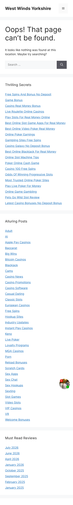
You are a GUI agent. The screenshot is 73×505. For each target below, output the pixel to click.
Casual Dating (14, 293)
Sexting (10, 391)
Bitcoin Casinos (15, 259)
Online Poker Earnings (20, 134)
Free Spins (12, 311)
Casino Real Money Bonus (23, 106)
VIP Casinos (13, 408)
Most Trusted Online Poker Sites (27, 180)
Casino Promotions (18, 282)
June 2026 (12, 453)
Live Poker (12, 339)
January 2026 (14, 464)
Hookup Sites (14, 316)
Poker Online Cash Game (22, 163)
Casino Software (16, 288)
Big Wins (11, 253)
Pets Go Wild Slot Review (22, 197)
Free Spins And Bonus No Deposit (28, 94)
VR (7, 414)
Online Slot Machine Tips (22, 157)
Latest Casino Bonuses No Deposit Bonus (33, 203)
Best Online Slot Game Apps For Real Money (35, 123)
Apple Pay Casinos (18, 242)
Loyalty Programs (17, 345)
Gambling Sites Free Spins (23, 140)
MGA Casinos (14, 351)
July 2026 (12, 447)
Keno (8, 334)
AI (6, 236)
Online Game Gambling (21, 191)
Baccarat (11, 248)
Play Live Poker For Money (23, 186)
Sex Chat (11, 379)
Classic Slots (13, 299)
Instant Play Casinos (19, 328)
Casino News (14, 276)
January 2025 (14, 487)
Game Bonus (14, 100)
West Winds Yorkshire (28, 8)
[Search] (62, 65)
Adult (8, 231)
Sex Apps (11, 374)
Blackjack (11, 265)
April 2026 (12, 459)
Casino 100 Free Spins (20, 168)
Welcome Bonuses (17, 419)
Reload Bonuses (16, 362)
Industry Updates (17, 322)
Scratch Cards (14, 368)
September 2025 (16, 476)
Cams (9, 271)
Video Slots (13, 402)
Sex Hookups (14, 385)
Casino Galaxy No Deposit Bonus (27, 146)
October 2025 (14, 470)
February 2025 (15, 482)
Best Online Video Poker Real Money (30, 128)
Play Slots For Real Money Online (27, 117)
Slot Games (13, 396)
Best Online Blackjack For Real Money (30, 151)
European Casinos (17, 305)
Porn (8, 356)
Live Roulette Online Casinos (24, 111)
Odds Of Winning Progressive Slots (29, 174)
